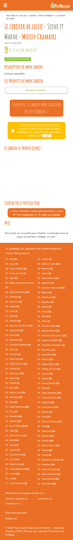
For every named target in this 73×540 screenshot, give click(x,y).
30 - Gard (11, 402)
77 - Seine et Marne (49, 397)
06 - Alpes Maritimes (17, 292)
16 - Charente (13, 340)
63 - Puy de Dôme (48, 331)
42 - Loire (12, 459)
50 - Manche (45, 268)
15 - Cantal (12, 335)
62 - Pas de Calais (49, 326)
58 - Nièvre (44, 307)
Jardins (32, 15)
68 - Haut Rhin (47, 354)
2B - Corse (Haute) (16, 268)
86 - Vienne (45, 440)
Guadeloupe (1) (13, 503)
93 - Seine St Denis (49, 474)
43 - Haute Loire (14, 464)
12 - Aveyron (13, 321)
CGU (19, 531)
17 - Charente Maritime (18, 345)
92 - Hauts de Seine (49, 469)
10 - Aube (11, 311)
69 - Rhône (45, 359)
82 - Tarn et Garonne (50, 421)
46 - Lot (10, 478)
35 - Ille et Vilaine (16, 426)
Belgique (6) (11, 518)
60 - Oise (44, 316)
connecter (28, 214)
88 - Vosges (45, 450)
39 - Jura (11, 445)
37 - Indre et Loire (16, 435)
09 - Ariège (12, 306)
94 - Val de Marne (48, 479)
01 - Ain (11, 259)
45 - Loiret (12, 474)
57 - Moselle (46, 302)
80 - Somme (45, 412)
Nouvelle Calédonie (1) (16, 499)
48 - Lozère (45, 259)
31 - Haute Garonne (17, 407)
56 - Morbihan (46, 297)
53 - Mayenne (46, 283)
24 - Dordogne (14, 373)
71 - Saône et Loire (49, 369)
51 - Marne (44, 273)
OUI (46, 135)
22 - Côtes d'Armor (16, 364)
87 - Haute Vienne (49, 445)
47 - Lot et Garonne (16, 483)
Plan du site (30, 531)
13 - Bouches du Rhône (19, 325)
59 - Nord (44, 311)
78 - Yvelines (46, 402)
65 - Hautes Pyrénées (50, 340)
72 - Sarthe (45, 374)
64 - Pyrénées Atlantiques (52, 335)
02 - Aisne (11, 264)
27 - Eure (12, 388)
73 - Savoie (45, 378)
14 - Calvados (14, 330)
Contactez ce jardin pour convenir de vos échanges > (36, 108)
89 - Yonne (44, 455)
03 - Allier (11, 278)
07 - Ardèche (13, 297)
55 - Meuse (45, 292)
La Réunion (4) (45, 499)
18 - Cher (11, 349)
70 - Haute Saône (48, 364)
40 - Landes (12, 450)
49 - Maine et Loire (49, 264)
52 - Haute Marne (48, 278)
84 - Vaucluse (46, 431)
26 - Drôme (12, 383)
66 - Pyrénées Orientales (51, 345)
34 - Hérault (13, 421)
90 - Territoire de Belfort (50, 460)
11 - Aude (11, 316)
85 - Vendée (46, 436)
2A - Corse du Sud (15, 273)
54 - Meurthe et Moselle (51, 288)
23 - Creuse (12, 368)
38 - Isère (12, 440)
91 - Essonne (46, 464)
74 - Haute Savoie (48, 383)
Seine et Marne (45, 15)
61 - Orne (44, 321)
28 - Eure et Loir (15, 392)
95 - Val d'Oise (47, 483)
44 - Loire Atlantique (17, 469)
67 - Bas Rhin (46, 350)
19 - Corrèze (13, 354)
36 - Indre (11, 431)
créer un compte (50, 214)
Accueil (23, 15)
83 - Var (43, 426)
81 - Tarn (44, 417)
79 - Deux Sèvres (48, 407)
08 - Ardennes (13, 302)
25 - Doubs (12, 378)
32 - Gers (11, 411)
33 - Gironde (13, 416)
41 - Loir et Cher (15, 454)
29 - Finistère (13, 397)
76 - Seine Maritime (49, 393)
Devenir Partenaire (49, 531)
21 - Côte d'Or (14, 359)
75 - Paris (44, 388)
